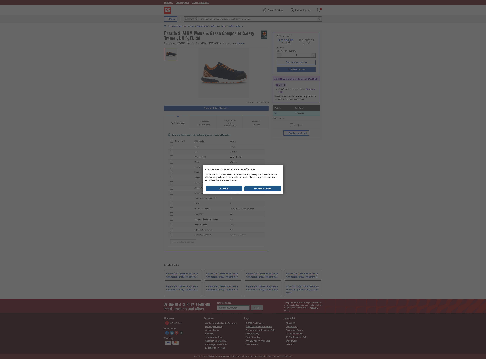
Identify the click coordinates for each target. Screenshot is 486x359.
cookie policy (213, 180)
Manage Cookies (262, 188)
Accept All (224, 188)
